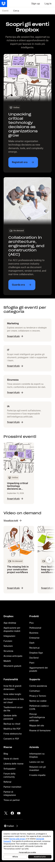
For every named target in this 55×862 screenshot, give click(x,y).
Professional (35, 628)
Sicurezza (8, 651)
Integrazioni (9, 636)
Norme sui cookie (37, 701)
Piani (31, 662)
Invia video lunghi (12, 694)
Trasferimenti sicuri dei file (13, 709)
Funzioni (8, 641)
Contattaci (34, 691)
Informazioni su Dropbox (37, 755)
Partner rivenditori (12, 787)
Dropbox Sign (36, 652)
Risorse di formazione (40, 730)
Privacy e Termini (37, 696)
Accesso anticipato (13, 656)
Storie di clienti (11, 758)
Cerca (16, 10)
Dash (31, 642)
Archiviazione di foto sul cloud (14, 701)
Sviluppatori (10, 768)
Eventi (5, 10)
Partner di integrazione (10, 793)
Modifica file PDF (12, 728)
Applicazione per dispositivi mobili (12, 629)
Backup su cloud (12, 723)
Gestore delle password (10, 717)
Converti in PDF (11, 738)
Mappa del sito (36, 725)
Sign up (35, 3)
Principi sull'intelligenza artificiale (37, 717)
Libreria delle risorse (13, 763)
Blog (6, 753)
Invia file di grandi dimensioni (12, 687)
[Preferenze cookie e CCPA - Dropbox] (27, 845)
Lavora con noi (36, 762)
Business (33, 632)
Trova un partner (12, 800)
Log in (48, 3)
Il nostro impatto (37, 775)
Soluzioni (8, 646)
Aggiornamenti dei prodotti (38, 669)
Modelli (7, 661)
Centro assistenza (38, 686)
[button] (49, 559)
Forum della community (9, 775)
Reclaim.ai (34, 647)
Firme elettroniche (13, 733)
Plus (31, 623)
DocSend (34, 657)
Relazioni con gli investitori (37, 768)
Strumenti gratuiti (12, 666)
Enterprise (34, 637)
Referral (7, 782)
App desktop (10, 623)
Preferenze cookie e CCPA (39, 707)
